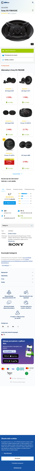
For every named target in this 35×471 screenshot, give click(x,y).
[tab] (3, 189)
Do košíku (10, 102)
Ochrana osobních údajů (19, 382)
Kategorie (5, 225)
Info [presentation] (3, 189)
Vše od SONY (4, 7)
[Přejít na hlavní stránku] (5, 2)
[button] (17, 272)
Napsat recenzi (11, 203)
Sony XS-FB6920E (27, 257)
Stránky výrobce (9, 60)
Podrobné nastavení (17, 463)
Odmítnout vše (17, 467)
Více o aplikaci (8, 351)
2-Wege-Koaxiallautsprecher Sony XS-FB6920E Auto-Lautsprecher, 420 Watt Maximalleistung (17, 261)
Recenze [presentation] (8, 189)
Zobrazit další (16, 174)
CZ (4, 334)
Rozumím (17, 458)
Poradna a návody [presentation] (17, 189)
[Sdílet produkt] (33, 10)
